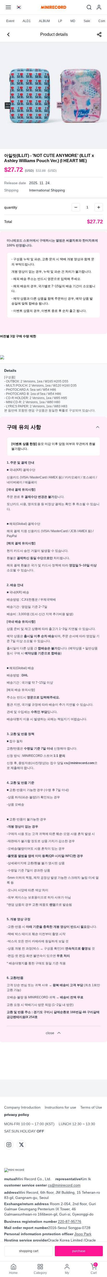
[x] (21, 1144)
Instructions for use (60, 1107)
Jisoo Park (82, 1234)
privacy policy (16, 1115)
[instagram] (9, 1144)
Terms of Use (91, 1107)
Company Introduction (22, 1107)
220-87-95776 (69, 1221)
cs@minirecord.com (64, 1185)
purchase (78, 1251)
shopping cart (28, 1251)
